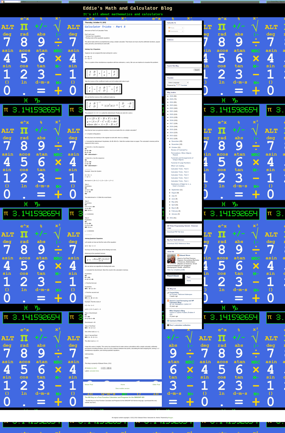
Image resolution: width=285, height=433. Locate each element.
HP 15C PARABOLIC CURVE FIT (180, 304)
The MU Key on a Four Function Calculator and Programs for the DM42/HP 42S (114, 397)
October (175, 147)
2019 (172, 117)
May (173, 202)
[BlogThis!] (104, 368)
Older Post (156, 384)
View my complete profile (176, 270)
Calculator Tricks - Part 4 (179, 172)
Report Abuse (173, 276)
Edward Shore (185, 255)
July (173, 196)
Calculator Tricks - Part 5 (179, 169)
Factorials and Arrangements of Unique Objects (182, 159)
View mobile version (122, 388)
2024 (172, 102)
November (175, 144)
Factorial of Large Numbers (180, 163)
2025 (172, 99)
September (176, 190)
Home (123, 384)
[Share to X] (106, 368)
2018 (172, 120)
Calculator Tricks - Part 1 (179, 181)
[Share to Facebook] (108, 368)
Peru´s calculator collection (180, 325)
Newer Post (89, 384)
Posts (172, 28)
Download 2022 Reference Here (178, 243)
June (173, 199)
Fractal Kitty (174, 292)
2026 (172, 96)
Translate (183, 85)
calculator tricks (94, 371)
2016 (172, 126)
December (175, 141)
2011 (171, 218)
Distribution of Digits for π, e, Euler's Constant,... (181, 185)
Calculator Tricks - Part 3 (179, 175)
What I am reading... (178, 166)
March (174, 208)
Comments (174, 31)
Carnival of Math (176, 321)
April (173, 205)
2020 (172, 114)
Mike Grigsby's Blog (177, 311)
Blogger (170, 417)
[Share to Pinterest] (110, 368)
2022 (172, 108)
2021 (172, 111)
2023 (172, 105)
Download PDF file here (175, 232)
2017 (172, 123)
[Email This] (102, 368)
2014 (172, 132)
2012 (172, 138)
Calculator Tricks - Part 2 (179, 178)
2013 (172, 135)
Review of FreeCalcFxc (179, 150)
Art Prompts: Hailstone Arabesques (181, 294)
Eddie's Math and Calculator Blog (127, 8)
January (175, 214)
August (174, 193)
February (175, 211)
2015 (172, 129)
